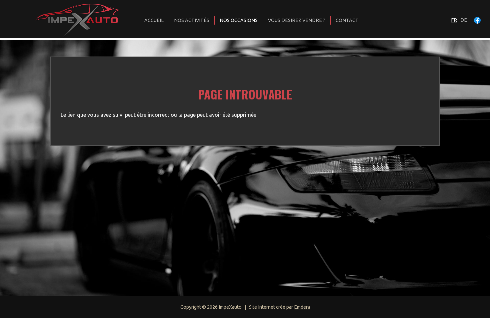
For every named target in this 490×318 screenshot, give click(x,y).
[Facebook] (477, 20)
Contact (347, 20)
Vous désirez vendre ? (296, 20)
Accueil (154, 20)
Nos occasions (239, 20)
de (463, 20)
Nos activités (191, 20)
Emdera (302, 307)
